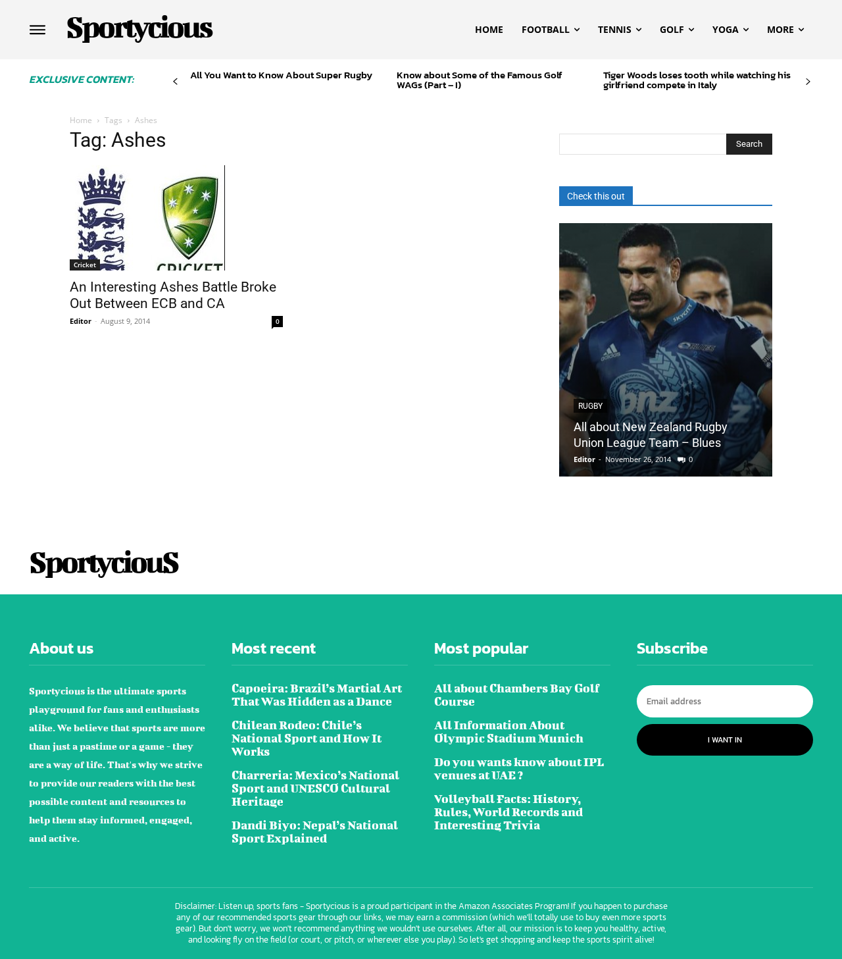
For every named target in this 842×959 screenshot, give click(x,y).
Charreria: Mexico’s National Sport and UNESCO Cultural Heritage (315, 788)
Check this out (596, 196)
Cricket (85, 264)
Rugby (590, 406)
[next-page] (808, 82)
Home (81, 120)
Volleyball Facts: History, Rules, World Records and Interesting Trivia (508, 812)
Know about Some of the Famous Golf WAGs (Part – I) (479, 79)
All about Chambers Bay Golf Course (516, 694)
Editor (80, 321)
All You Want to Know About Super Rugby (281, 74)
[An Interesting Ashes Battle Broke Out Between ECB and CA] (176, 218)
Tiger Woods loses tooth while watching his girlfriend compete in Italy (697, 79)
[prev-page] (175, 82)
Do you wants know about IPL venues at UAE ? (519, 768)
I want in (725, 740)
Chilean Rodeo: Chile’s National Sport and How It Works (307, 738)
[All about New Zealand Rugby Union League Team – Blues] (665, 350)
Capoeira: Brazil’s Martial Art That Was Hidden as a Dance (317, 694)
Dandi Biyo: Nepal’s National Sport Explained (315, 831)
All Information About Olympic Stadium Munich (508, 731)
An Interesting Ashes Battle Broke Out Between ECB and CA (173, 295)
